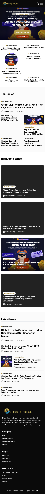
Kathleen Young (8, 111)
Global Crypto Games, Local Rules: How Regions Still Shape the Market (11, 49)
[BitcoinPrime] (10, 3)
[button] (20, 36)
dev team (8, 304)
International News (8, 442)
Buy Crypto (6, 436)
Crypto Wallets (7, 439)
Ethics (4, 475)
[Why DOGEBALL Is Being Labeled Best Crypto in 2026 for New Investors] (11, 59)
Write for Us (6, 462)
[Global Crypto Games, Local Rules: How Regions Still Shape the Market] (22, 181)
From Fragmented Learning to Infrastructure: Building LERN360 (11, 81)
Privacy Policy (7, 479)
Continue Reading (22, 32)
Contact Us (6, 459)
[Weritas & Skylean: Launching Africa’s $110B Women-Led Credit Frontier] (22, 218)
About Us (5, 455)
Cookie (4, 482)
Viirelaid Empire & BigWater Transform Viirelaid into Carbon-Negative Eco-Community (34, 57)
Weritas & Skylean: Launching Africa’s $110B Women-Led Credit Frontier (33, 46)
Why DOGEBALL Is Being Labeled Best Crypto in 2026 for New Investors (22, 21)
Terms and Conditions (10, 472)
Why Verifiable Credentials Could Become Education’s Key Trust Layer (34, 81)
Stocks (4, 445)
